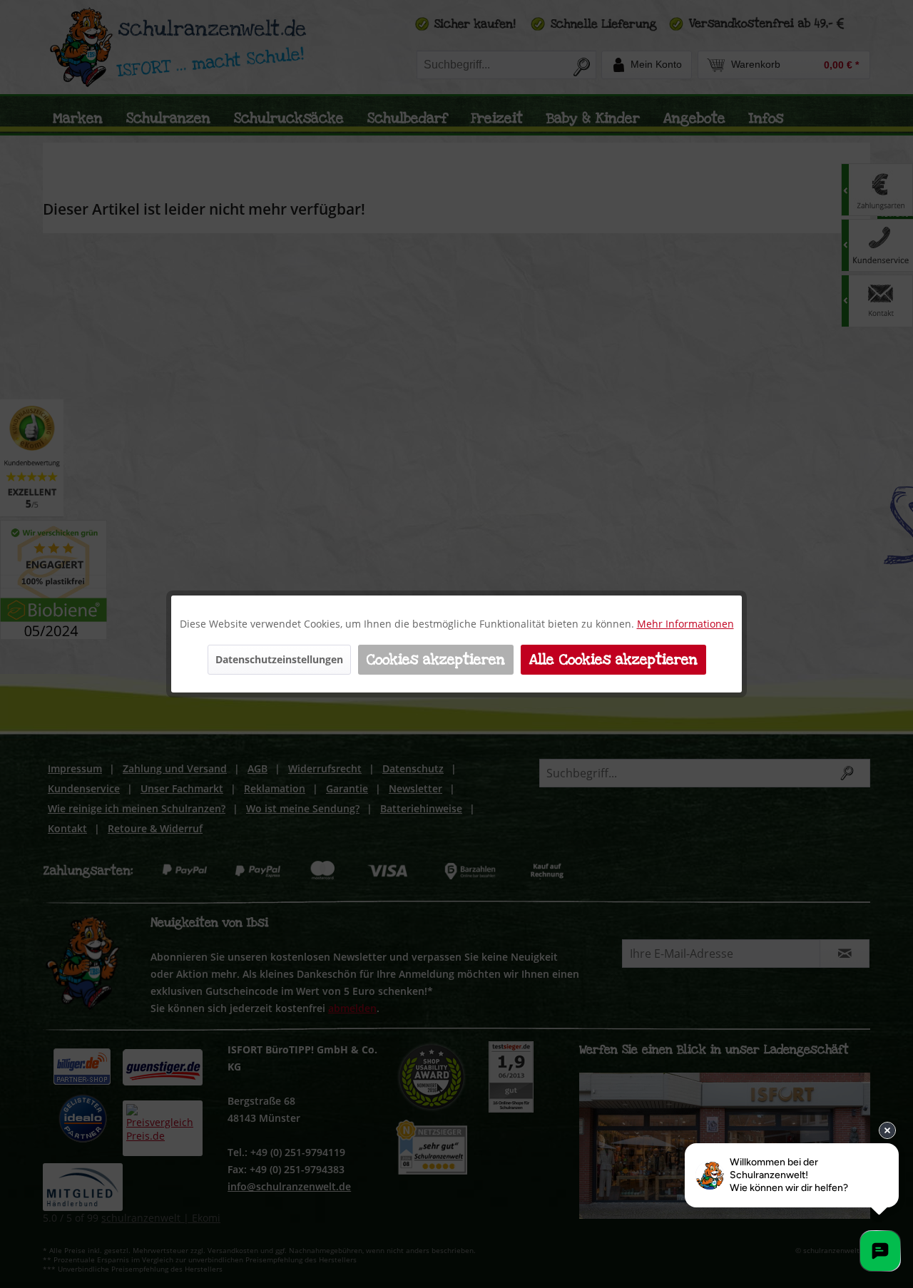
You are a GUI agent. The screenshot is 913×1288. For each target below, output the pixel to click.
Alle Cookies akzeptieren (613, 659)
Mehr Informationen (685, 623)
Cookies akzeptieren (436, 659)
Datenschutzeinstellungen (279, 659)
